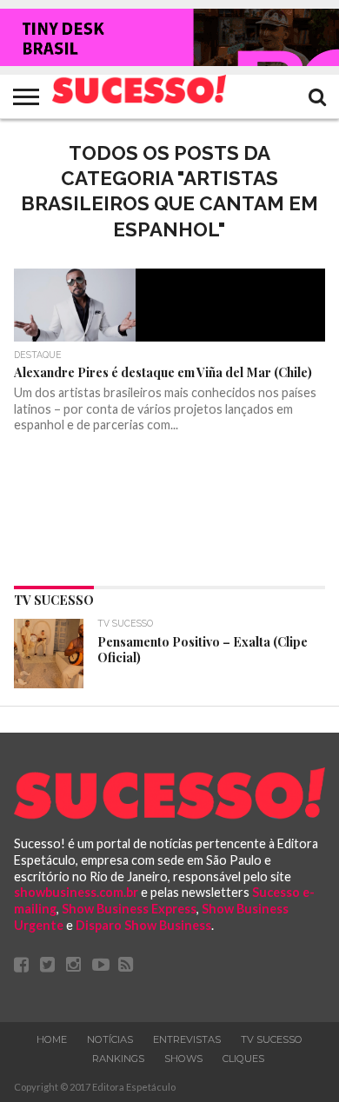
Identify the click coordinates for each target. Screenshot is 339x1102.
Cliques (243, 1058)
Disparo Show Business (143, 925)
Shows (183, 1058)
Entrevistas (187, 1039)
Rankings (118, 1058)
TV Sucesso (271, 1039)
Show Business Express (129, 908)
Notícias (110, 1039)
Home (52, 1039)
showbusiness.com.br (76, 892)
